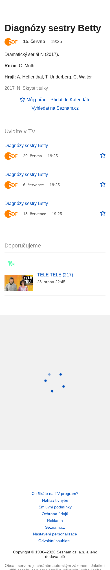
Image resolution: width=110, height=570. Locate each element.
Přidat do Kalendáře (70, 99)
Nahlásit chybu (55, 500)
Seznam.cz (55, 527)
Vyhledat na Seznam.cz (55, 108)
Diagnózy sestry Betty (26, 145)
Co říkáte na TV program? (55, 493)
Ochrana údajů (55, 514)
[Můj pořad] (102, 155)
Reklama (55, 520)
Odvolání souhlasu (55, 541)
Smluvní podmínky (55, 507)
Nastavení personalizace (55, 534)
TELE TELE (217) (55, 274)
